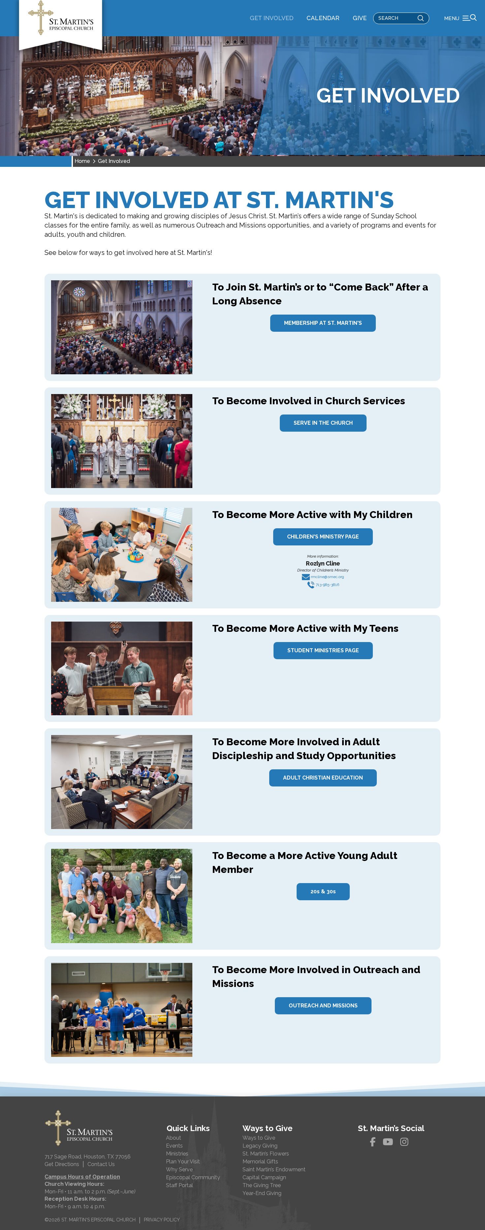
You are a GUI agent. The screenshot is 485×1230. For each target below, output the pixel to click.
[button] (460, 18)
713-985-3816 (327, 584)
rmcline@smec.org (327, 576)
